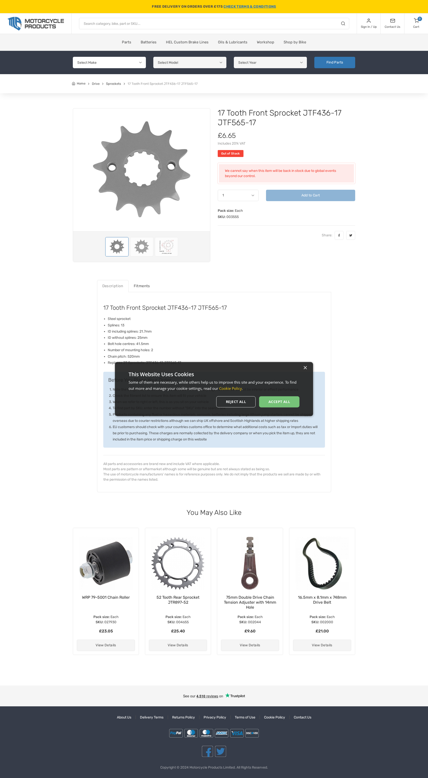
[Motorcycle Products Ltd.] (35, 24)
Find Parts (334, 62)
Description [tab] (112, 286)
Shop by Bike (295, 42)
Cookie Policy (274, 717)
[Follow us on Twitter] (220, 751)
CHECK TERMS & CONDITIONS (249, 6)
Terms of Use (245, 717)
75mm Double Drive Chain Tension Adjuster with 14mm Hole (178, 602)
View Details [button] (106, 645)
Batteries (149, 42)
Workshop (265, 42)
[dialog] (214, 389)
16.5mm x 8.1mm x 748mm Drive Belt (250, 600)
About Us (124, 717)
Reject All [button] (236, 401)
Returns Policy (183, 717)
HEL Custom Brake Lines (187, 42)
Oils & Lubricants (232, 42)
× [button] (305, 368)
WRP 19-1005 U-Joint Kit (322, 597)
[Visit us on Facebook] (207, 751)
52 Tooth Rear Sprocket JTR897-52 (105, 600)
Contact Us (302, 717)
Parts (126, 42)
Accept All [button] (279, 401)
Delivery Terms (151, 717)
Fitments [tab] (142, 286)
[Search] (343, 24)
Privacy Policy (215, 717)
